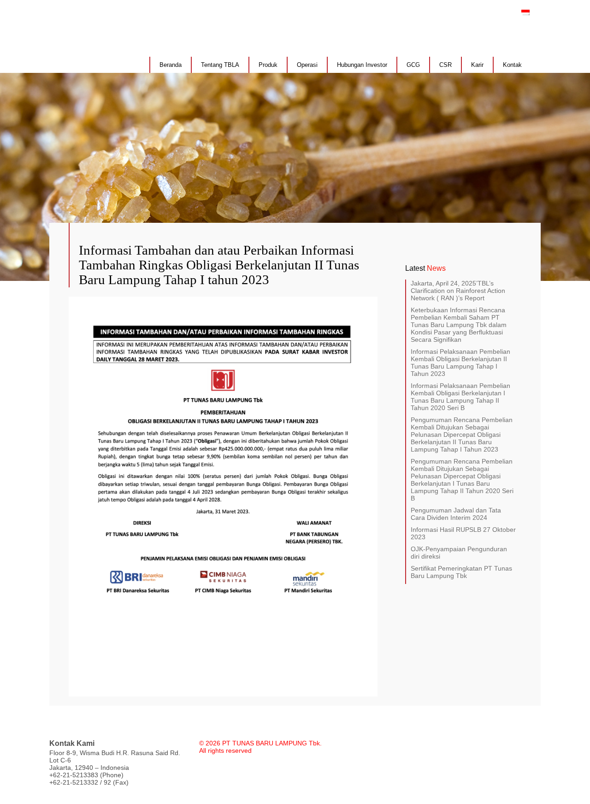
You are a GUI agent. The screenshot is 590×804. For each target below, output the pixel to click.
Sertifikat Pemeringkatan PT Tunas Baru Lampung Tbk (461, 572)
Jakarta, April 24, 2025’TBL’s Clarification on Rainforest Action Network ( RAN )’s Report (458, 291)
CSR (445, 64)
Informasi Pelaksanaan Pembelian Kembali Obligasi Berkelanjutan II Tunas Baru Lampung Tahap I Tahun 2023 (460, 362)
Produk (268, 64)
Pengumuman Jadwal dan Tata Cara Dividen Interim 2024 (456, 513)
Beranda (170, 64)
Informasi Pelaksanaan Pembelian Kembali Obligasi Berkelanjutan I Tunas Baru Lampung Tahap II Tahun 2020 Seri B (460, 396)
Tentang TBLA (220, 64)
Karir (477, 64)
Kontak (512, 64)
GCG (413, 64)
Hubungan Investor (362, 64)
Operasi (307, 64)
